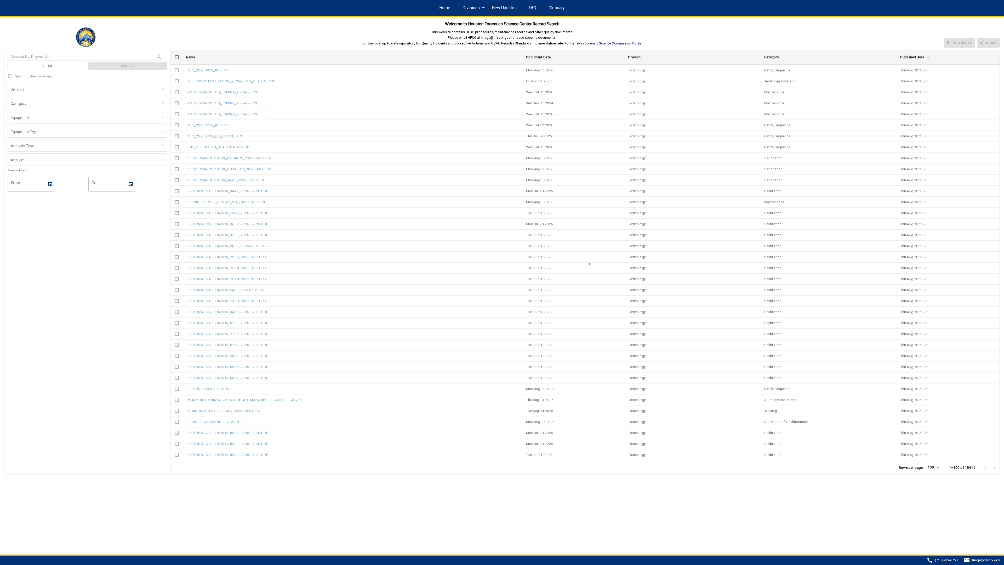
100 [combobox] (931, 467)
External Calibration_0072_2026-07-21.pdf (227, 378)
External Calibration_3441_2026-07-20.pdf (227, 191)
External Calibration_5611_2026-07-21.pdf (227, 356)
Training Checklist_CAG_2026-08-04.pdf (224, 411)
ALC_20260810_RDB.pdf (208, 70)
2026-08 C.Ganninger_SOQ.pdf (215, 422)
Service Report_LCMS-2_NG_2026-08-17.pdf (226, 202)
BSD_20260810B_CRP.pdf (209, 389)
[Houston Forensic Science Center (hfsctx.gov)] (87, 37)
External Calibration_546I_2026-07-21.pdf (227, 290)
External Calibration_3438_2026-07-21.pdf (227, 312)
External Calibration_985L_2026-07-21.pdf (227, 246)
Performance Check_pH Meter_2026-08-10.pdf (230, 169)
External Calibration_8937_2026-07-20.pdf (227, 433)
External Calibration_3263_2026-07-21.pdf (227, 235)
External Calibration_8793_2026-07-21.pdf (227, 323)
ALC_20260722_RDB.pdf (208, 125)
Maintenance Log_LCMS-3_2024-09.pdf (222, 103)
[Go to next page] (994, 467)
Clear (47, 66)
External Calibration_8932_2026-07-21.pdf (227, 455)
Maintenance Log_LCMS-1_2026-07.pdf (222, 92)
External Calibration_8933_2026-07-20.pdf (227, 444)
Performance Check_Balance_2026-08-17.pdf (229, 158)
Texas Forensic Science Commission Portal (608, 43)
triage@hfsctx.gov (986, 560)
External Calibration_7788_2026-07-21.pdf (227, 334)
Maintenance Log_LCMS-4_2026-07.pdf (222, 114)
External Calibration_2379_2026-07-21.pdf (227, 213)
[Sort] (928, 57)
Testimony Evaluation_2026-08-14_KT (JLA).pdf (231, 81)
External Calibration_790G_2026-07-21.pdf (228, 257)
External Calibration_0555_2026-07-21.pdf (227, 367)
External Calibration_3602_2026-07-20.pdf (227, 224)
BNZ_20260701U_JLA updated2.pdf (219, 147)
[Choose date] (50, 183)
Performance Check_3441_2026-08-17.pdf (226, 180)
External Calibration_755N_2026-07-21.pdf (228, 268)
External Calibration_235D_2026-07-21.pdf (228, 301)
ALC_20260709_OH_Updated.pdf (216, 136)
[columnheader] (177, 57)
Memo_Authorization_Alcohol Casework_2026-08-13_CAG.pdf (246, 400)
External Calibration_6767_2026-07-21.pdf (227, 345)
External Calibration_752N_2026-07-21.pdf (228, 279)
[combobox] (11, 90)
